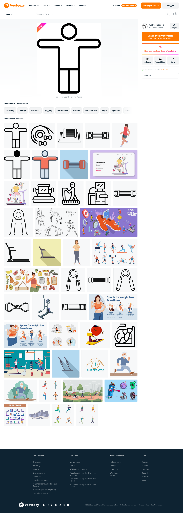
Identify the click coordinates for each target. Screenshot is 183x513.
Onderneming (39, 473)
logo (104, 110)
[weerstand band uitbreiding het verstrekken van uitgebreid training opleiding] (99, 280)
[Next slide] (134, 110)
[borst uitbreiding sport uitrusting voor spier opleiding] (74, 164)
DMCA (72, 465)
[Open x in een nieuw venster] (64, 505)
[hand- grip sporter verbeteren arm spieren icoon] (125, 280)
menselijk (35, 110)
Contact (113, 465)
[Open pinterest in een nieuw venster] (56, 505)
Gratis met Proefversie (160, 36)
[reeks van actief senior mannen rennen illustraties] (87, 415)
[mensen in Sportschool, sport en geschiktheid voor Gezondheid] (27, 364)
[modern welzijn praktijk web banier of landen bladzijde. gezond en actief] (113, 164)
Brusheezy (37, 462)
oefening (10, 110)
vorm (127, 110)
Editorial (69, 5)
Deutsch (145, 473)
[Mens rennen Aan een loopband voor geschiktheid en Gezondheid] (71, 193)
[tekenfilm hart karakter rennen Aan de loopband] (95, 335)
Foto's (45, 5)
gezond (76, 110)
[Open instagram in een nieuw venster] (48, 505)
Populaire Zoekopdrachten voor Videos (83, 485)
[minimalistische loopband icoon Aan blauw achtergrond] (65, 364)
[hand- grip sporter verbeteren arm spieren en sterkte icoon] (73, 280)
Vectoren (32, 5)
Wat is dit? (164, 70)
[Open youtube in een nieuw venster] (68, 505)
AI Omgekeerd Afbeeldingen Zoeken (45, 485)
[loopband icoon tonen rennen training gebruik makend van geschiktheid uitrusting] (98, 193)
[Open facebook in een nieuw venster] (44, 505)
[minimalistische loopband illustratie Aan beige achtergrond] (47, 252)
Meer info (147, 76)
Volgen (174, 27)
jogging (48, 110)
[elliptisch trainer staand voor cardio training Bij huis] (45, 307)
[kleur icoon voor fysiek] (45, 164)
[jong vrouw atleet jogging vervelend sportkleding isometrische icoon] (124, 135)
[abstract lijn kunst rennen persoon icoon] (124, 335)
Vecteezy (36, 465)
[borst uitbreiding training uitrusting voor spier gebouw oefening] (125, 193)
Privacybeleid (144, 505)
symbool (116, 110)
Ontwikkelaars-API (40, 480)
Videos (57, 5)
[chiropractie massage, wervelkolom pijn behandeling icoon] (95, 364)
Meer (81, 5)
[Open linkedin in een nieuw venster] (52, 505)
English (145, 462)
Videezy (36, 469)
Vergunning (75, 462)
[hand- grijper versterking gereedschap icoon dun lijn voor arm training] (18, 222)
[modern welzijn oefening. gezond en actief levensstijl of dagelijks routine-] (16, 193)
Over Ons (114, 469)
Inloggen (170, 5)
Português (146, 469)
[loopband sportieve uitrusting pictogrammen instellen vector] (15, 415)
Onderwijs (37, 476)
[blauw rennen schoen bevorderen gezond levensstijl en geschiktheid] (39, 415)
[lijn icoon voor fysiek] (15, 135)
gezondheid (62, 110)
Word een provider (114, 474)
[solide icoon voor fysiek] (17, 164)
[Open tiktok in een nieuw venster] (60, 505)
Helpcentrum (115, 462)
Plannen (116, 5)
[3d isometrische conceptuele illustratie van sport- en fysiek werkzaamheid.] (108, 222)
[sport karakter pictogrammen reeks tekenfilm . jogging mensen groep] (63, 415)
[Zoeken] (168, 14)
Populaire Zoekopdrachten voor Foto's (83, 479)
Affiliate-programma (78, 469)
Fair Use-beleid (156, 505)
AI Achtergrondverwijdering (44, 489)
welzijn (22, 110)
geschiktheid (91, 110)
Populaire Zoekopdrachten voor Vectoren (83, 474)
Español (145, 465)
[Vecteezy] (14, 5)
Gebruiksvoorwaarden (128, 505)
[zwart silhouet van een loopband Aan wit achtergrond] (17, 252)
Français (145, 476)
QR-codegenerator (40, 493)
